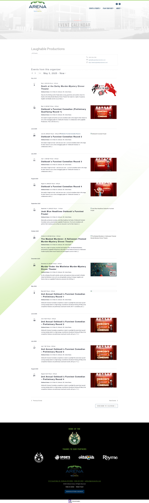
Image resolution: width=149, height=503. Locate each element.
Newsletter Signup (74, 491)
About (118, 8)
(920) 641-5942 (79, 481)
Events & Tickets (94, 8)
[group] (39, 458)
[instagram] (120, 4)
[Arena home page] (74, 471)
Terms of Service (69, 486)
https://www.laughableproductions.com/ (98, 62)
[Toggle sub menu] (100, 8)
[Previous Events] (32, 73)
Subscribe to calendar (105, 406)
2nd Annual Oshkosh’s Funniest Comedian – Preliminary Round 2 (63, 322)
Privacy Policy (80, 486)
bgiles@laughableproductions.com (97, 60)
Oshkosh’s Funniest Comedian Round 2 (61, 136)
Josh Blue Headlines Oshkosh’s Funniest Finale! (62, 212)
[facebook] (117, 4)
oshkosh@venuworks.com (93, 481)
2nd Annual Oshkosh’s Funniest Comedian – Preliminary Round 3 (63, 350)
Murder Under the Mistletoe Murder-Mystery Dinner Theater (63, 267)
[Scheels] (78, 20)
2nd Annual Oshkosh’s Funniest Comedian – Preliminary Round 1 (63, 295)
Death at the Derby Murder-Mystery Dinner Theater (63, 87)
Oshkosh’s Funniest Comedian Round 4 (61, 186)
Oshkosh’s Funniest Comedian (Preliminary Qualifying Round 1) (63, 110)
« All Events (34, 53)
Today (39, 73)
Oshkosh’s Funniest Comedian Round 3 (61, 161)
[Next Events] (35, 73)
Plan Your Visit (108, 8)
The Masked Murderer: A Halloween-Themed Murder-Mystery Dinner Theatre (63, 240)
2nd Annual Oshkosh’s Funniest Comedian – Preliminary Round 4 (63, 377)
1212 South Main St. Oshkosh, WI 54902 (60, 481)
